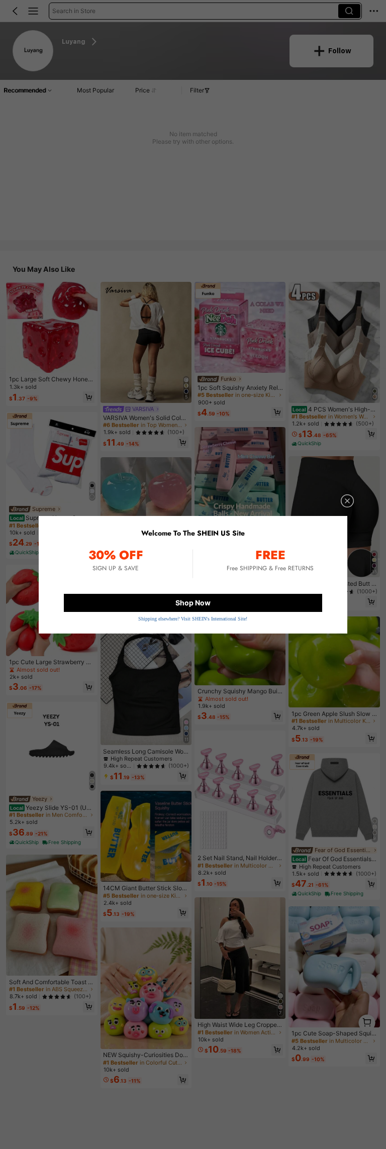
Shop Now (193, 602)
